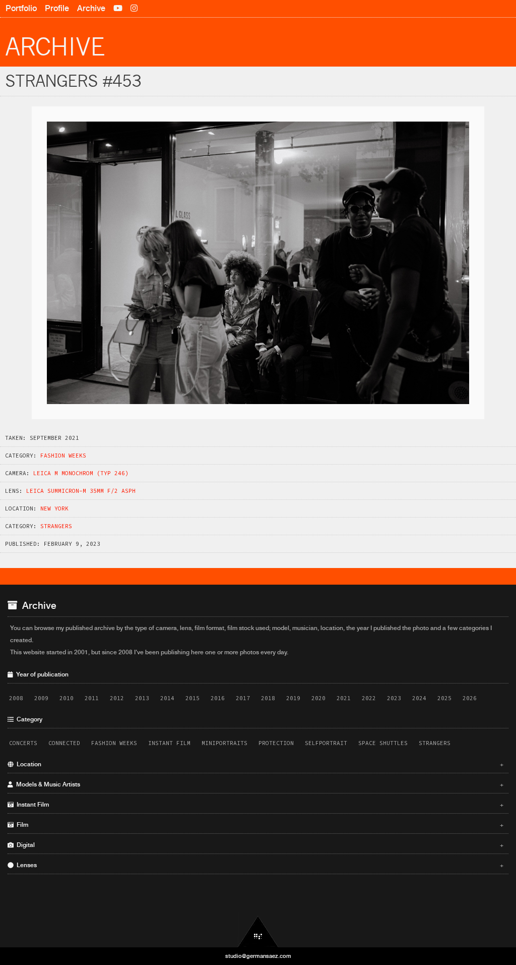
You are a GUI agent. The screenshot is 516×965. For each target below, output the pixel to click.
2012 (117, 698)
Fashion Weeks (63, 455)
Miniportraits (224, 743)
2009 (41, 698)
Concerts (23, 743)
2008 (16, 698)
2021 (344, 698)
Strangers (56, 526)
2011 (92, 698)
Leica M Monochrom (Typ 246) (80, 473)
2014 (167, 698)
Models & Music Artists (258, 784)
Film (258, 824)
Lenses (258, 865)
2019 (293, 698)
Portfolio (21, 8)
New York (54, 508)
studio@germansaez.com (258, 955)
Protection (276, 743)
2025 (444, 698)
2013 (142, 698)
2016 (218, 698)
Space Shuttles (383, 743)
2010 (66, 698)
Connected (64, 743)
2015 (192, 698)
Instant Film (169, 743)
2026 (470, 698)
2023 (394, 698)
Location (258, 764)
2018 (268, 698)
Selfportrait (326, 743)
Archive (91, 8)
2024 (419, 698)
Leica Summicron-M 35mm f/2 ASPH (81, 490)
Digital (258, 844)
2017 (243, 698)
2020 (318, 698)
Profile (57, 8)
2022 (369, 698)
